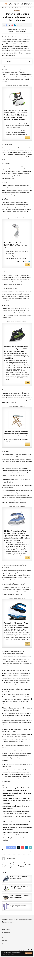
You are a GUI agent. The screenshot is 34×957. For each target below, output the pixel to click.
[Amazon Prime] (27, 261)
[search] (22, 3)
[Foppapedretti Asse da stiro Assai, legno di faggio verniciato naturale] (17, 420)
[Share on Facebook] (6, 25)
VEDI (27, 137)
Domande (17, 10)
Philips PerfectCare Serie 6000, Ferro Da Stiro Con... (20, 896)
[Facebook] (26, 950)
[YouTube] (31, 950)
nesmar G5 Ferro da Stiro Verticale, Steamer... (18, 906)
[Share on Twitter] (9, 25)
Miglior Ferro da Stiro (17, 3)
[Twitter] (29, 950)
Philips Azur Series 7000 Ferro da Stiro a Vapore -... (19, 878)
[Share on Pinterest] (12, 25)
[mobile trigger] (3, 4)
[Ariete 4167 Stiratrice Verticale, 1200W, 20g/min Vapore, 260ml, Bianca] (17, 231)
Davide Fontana (13, 29)
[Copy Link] (18, 25)
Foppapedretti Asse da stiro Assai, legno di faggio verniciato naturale (16, 432)
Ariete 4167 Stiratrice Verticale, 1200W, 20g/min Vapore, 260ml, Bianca (15, 245)
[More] (20, 25)
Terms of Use (10, 954)
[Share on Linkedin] (15, 25)
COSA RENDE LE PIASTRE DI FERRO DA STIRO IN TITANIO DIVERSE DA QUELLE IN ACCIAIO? (17, 801)
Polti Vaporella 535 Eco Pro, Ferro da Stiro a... (19, 887)
